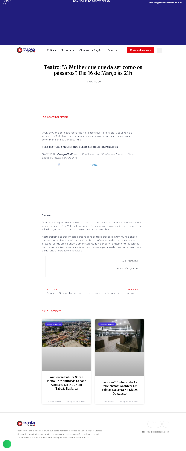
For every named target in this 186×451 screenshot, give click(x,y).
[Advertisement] (93, 26)
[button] (159, 50)
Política (51, 50)
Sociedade (67, 50)
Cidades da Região (90, 50)
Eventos (113, 50)
